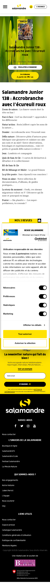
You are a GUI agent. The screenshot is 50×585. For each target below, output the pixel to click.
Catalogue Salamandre (12, 530)
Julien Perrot (7, 491)
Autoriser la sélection (25, 343)
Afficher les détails (32, 325)
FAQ (3, 506)
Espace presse (8, 525)
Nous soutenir (8, 501)
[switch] (43, 296)
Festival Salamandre (11, 461)
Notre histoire (8, 485)
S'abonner (40, 7)
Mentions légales (9, 546)
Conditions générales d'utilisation (16, 535)
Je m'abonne (25, 75)
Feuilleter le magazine (27, 67)
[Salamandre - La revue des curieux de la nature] (19, 6)
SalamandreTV (8, 451)
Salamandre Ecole (10, 456)
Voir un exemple (25, 369)
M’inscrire (23, 384)
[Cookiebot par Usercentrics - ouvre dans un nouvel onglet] (35, 239)
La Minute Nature (9, 467)
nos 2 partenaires (20, 253)
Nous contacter (9, 434)
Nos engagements (10, 480)
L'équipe (5, 496)
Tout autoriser (25, 334)
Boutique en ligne (9, 446)
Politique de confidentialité (14, 540)
